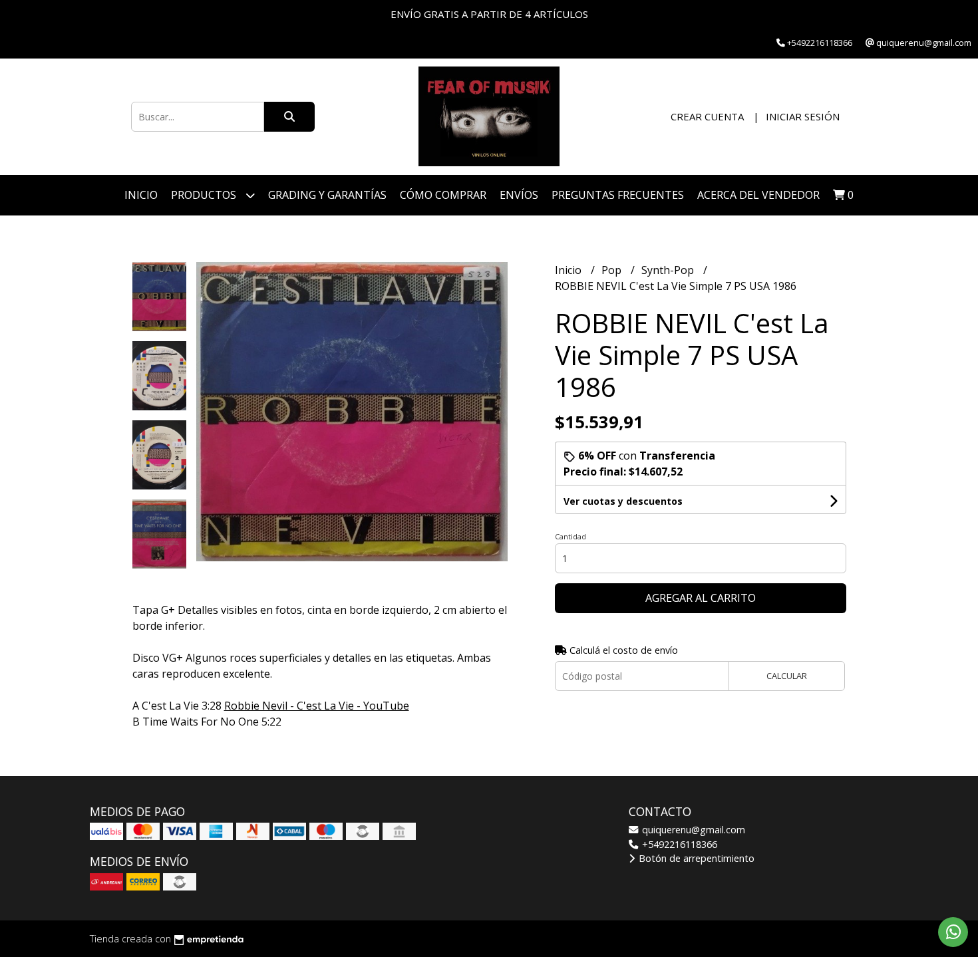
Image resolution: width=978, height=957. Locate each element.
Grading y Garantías (327, 195)
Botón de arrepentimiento (695, 858)
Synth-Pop (669, 270)
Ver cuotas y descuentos (623, 501)
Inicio (141, 195)
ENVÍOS (519, 195)
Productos (205, 195)
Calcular (786, 676)
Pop (612, 270)
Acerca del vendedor (758, 195)
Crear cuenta (707, 116)
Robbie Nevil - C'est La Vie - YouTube (316, 705)
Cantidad (570, 536)
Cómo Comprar (443, 195)
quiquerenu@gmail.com (692, 829)
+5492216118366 (678, 844)
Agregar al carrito (700, 598)
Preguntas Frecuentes (618, 195)
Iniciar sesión (803, 116)
